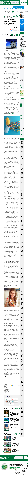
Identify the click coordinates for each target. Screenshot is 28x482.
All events (21, 135)
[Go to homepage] (12, 469)
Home (5, 11)
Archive (23, 474)
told (8, 261)
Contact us (24, 467)
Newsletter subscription (24, 1)
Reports (17, 11)
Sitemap (23, 473)
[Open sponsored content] (14, 9)
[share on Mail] (8, 35)
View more (16, 408)
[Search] (18, 3)
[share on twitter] (6, 35)
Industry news (8, 12)
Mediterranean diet (9, 248)
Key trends (21, 12)
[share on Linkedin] (3, 35)
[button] (8, 399)
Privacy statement (23, 471)
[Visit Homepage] (5, 4)
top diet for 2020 (13, 113)
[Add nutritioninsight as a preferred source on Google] (14, 30)
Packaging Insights (17, 473)
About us (23, 464)
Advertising (24, 468)
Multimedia (26, 11)
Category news (13, 12)
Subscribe (26, 458)
